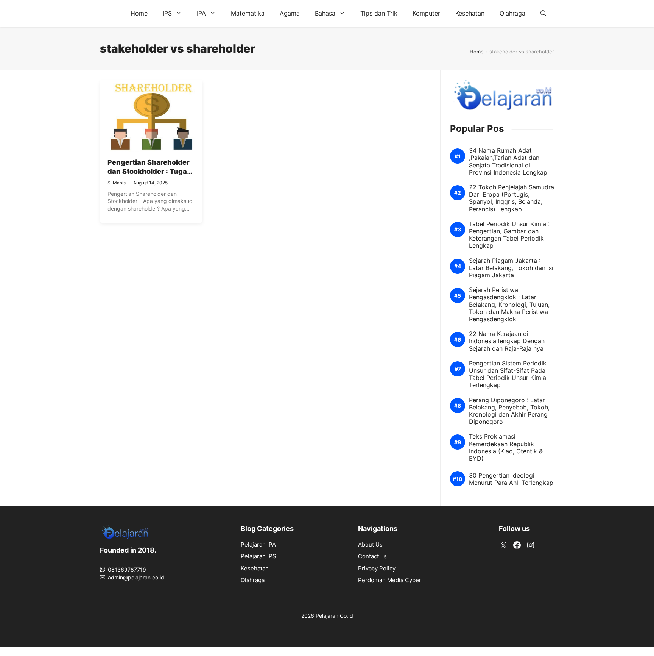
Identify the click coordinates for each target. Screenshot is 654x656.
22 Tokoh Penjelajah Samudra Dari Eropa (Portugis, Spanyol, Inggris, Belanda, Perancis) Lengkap (511, 198)
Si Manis (116, 183)
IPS (167, 13)
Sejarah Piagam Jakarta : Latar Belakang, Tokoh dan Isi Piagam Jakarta (511, 268)
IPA (201, 13)
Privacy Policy (377, 568)
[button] (543, 13)
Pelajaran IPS (258, 556)
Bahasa (325, 13)
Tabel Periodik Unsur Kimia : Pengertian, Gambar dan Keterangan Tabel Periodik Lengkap (509, 235)
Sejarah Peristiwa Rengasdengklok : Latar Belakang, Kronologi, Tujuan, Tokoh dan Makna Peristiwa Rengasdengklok (509, 304)
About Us (370, 544)
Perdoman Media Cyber (389, 580)
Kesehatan (469, 13)
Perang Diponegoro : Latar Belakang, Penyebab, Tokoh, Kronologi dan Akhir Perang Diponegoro (509, 411)
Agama (290, 13)
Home (139, 13)
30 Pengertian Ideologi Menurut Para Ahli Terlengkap (511, 479)
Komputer (426, 13)
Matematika (248, 13)
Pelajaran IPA (258, 544)
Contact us (372, 556)
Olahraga (512, 13)
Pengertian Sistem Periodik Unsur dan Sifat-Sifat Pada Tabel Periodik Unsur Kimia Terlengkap (508, 374)
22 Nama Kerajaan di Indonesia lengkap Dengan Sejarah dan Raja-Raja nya (507, 341)
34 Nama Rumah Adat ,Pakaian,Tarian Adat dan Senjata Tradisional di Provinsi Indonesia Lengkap (508, 161)
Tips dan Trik (378, 13)
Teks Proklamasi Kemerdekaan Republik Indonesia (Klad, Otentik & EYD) (506, 447)
